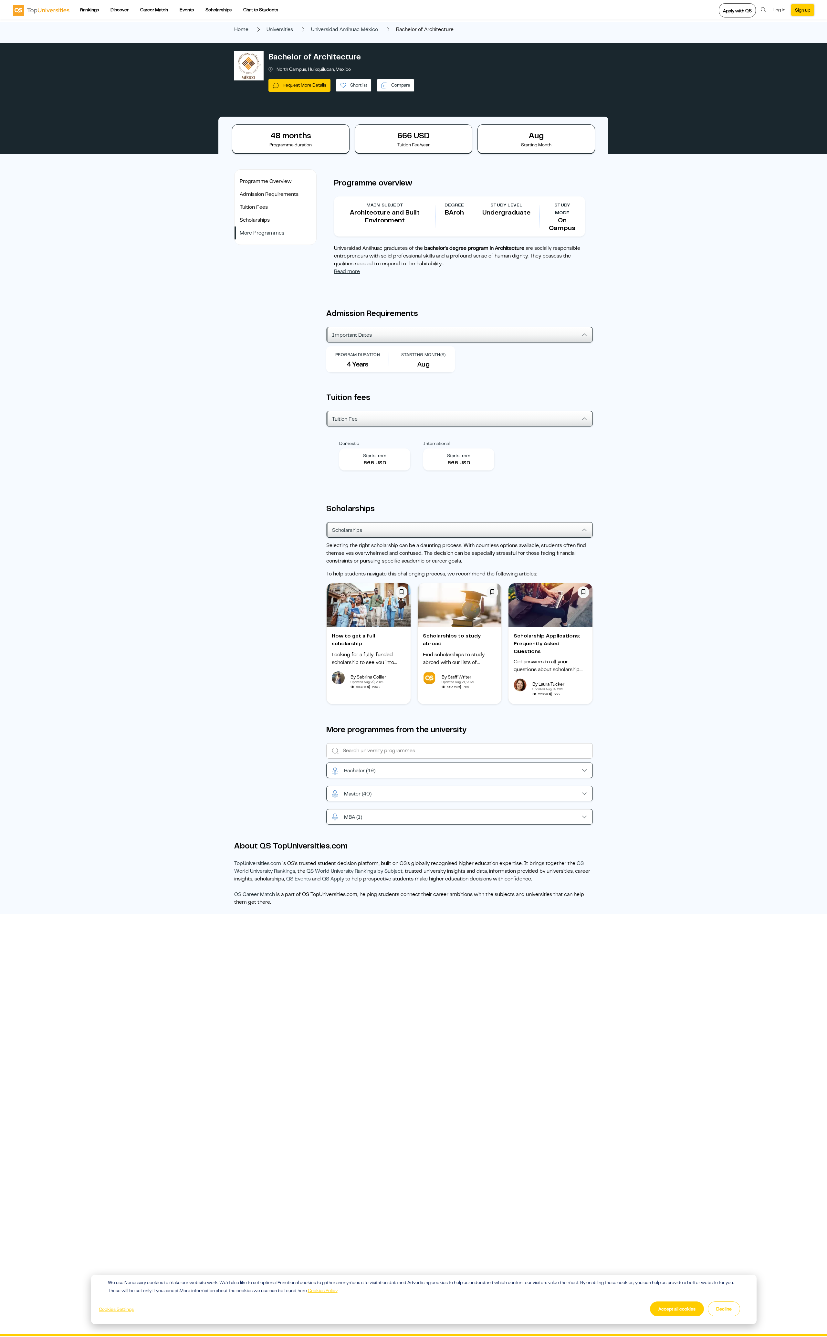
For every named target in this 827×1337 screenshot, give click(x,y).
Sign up (802, 10)
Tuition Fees (254, 207)
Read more (347, 271)
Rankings (89, 10)
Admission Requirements (269, 194)
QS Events (298, 879)
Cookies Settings (116, 1309)
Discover (119, 10)
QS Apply (333, 879)
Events (187, 10)
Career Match (154, 10)
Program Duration (357, 354)
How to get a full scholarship (353, 640)
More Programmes (262, 233)
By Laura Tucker (548, 684)
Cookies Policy (323, 1290)
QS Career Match (254, 894)
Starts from (374, 455)
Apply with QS (737, 11)
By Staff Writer (456, 677)
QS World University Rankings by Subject (355, 871)
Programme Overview (266, 181)
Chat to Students (260, 10)
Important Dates (352, 335)
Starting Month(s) (423, 354)
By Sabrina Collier (368, 677)
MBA (353, 817)
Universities (280, 29)
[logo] (41, 10)
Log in (779, 10)
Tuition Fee (345, 419)
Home (241, 29)
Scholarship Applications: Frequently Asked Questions (547, 644)
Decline (724, 1309)
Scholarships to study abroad (452, 640)
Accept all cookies (677, 1309)
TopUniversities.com (257, 863)
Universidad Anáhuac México (344, 29)
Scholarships (218, 10)
